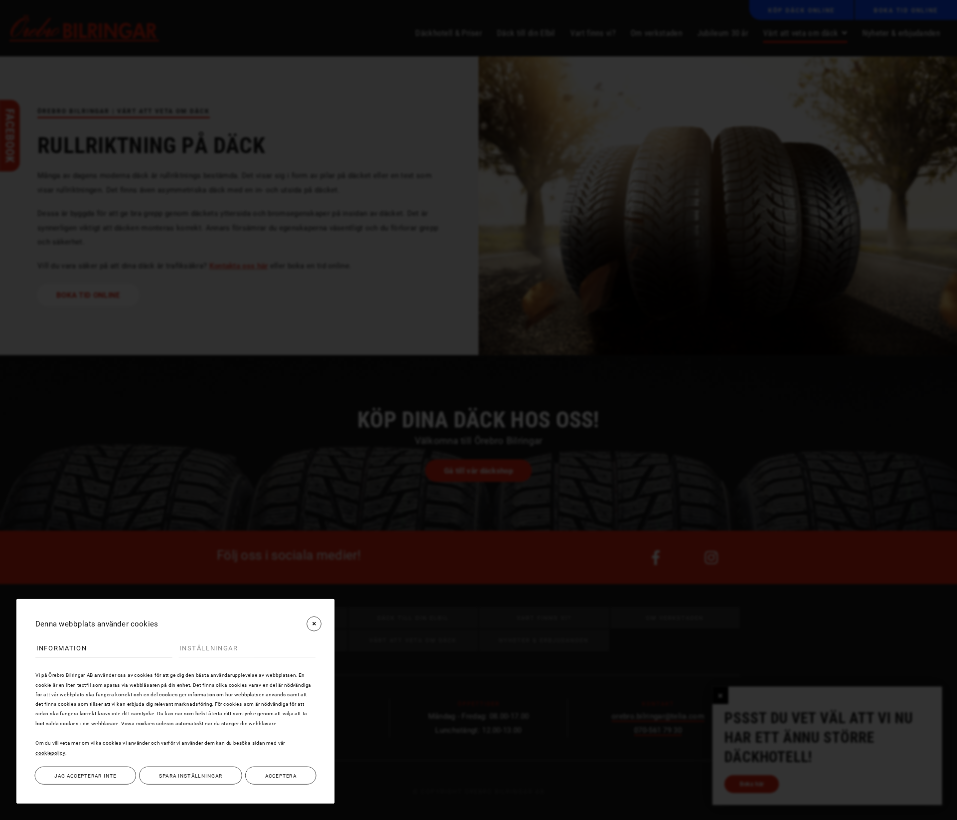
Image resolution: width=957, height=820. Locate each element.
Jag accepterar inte (85, 775)
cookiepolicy (50, 752)
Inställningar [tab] (208, 648)
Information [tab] (61, 648)
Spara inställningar (190, 775)
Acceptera (281, 775)
